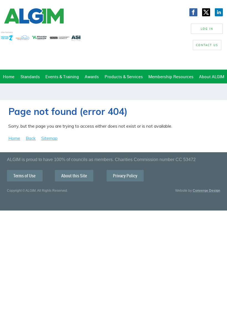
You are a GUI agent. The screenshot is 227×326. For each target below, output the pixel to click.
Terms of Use (24, 176)
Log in (207, 29)
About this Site (74, 176)
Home (14, 138)
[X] (206, 12)
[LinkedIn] (219, 12)
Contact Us (207, 45)
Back (31, 138)
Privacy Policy (125, 176)
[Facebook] (193, 12)
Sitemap (49, 138)
